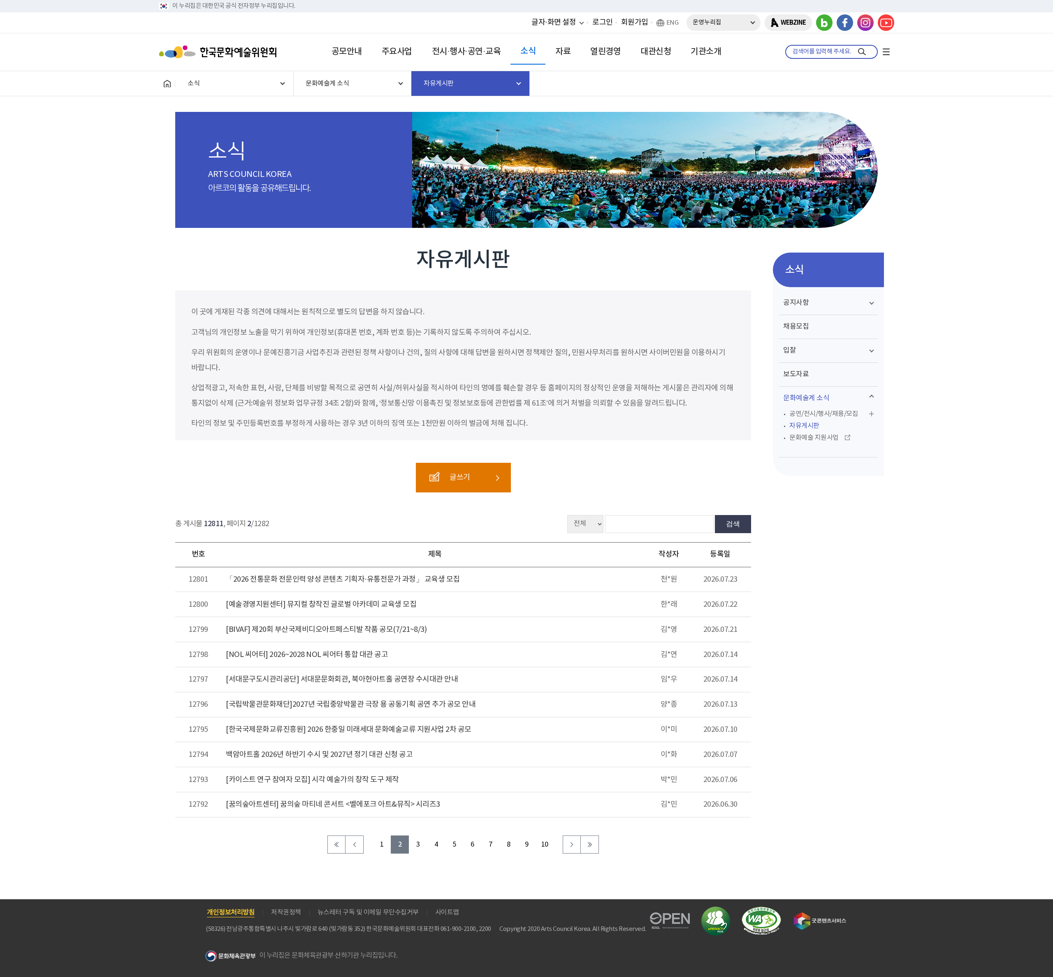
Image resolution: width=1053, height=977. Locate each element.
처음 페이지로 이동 (336, 844)
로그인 (602, 22)
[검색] (862, 52)
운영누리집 (707, 22)
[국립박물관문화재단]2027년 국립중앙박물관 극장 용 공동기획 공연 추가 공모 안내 (350, 704)
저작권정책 (286, 912)
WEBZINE (793, 22)
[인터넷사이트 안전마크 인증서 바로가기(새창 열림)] (715, 911)
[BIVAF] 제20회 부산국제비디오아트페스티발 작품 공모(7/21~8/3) (326, 629)
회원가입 (634, 22)
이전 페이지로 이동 (355, 844)
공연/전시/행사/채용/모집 (823, 414)
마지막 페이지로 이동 (590, 844)
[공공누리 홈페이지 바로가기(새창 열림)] (670, 917)
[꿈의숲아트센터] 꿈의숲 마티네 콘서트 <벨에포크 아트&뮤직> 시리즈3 (333, 804)
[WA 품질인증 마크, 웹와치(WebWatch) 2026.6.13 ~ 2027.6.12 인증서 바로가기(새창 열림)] (761, 910)
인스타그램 (865, 22)
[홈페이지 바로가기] (167, 83)
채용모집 (796, 327)
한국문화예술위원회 (220, 52)
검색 (733, 523)
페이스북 (845, 22)
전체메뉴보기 (886, 52)
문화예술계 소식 (806, 398)
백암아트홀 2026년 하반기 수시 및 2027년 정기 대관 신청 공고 (319, 754)
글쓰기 (460, 477)
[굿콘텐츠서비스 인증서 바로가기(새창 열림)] (820, 915)
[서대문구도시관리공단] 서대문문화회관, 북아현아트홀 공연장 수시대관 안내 (342, 679)
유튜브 (886, 22)
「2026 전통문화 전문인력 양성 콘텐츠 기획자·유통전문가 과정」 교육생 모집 (343, 579)
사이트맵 (447, 912)
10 (544, 845)
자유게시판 (804, 425)
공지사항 (796, 303)
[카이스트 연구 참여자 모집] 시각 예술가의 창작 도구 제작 (312, 779)
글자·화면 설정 (553, 22)
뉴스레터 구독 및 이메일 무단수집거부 (368, 912)
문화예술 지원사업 (814, 437)
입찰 (789, 350)
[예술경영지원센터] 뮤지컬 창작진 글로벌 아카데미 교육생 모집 (321, 604)
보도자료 (796, 374)
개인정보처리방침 (231, 912)
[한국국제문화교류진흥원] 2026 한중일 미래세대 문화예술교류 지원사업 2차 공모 (348, 729)
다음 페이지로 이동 (572, 844)
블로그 (824, 22)
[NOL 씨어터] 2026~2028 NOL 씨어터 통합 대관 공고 (307, 654)
